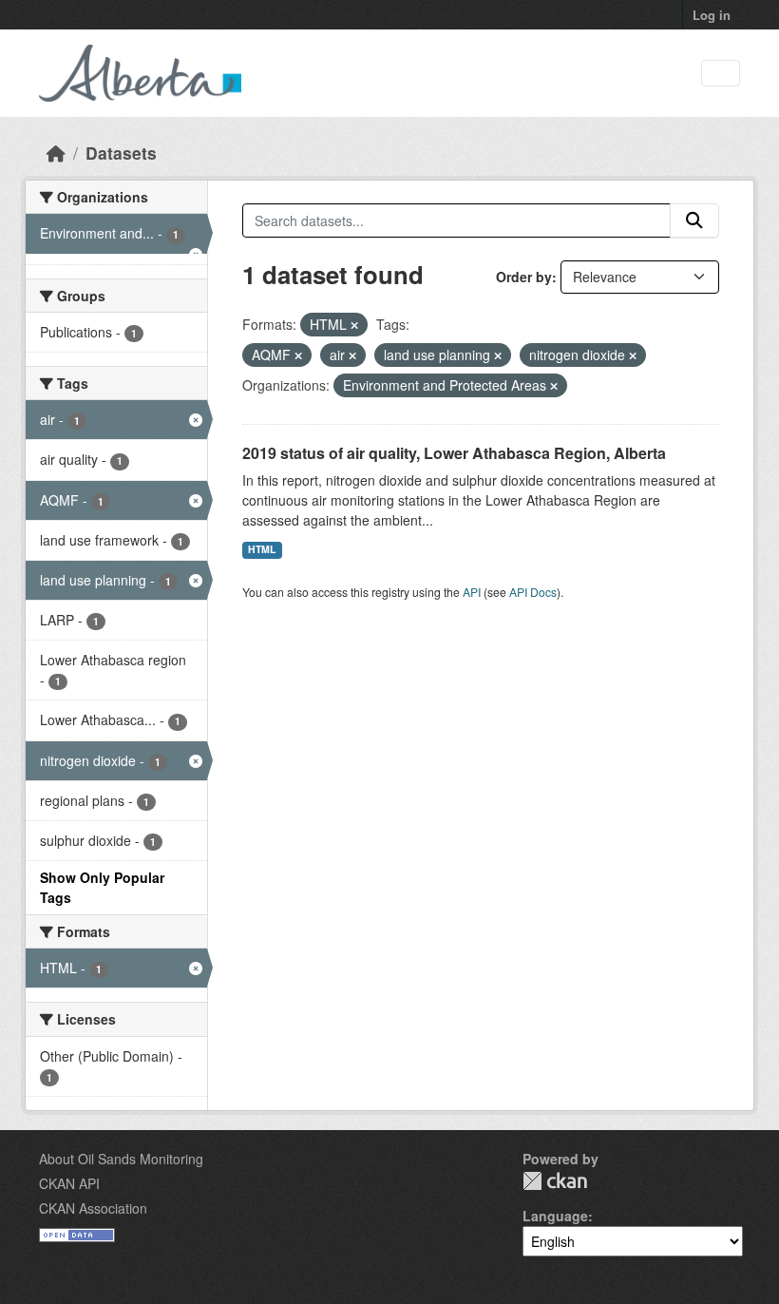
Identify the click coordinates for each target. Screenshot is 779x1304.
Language (555, 1215)
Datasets (121, 152)
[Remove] (354, 325)
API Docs (533, 592)
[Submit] (694, 220)
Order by (524, 276)
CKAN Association (93, 1208)
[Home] (56, 152)
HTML (262, 549)
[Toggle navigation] (720, 73)
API (472, 592)
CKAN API (69, 1183)
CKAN (554, 1181)
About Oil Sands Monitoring (121, 1158)
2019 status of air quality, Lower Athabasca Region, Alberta (454, 453)
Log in (712, 15)
